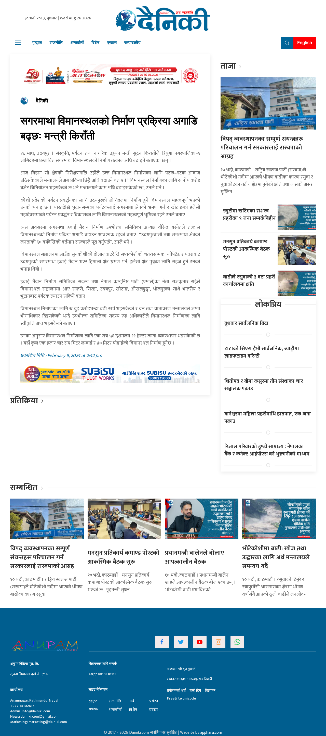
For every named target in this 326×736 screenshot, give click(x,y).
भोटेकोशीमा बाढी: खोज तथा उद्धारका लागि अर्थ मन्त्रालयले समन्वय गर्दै (276, 557)
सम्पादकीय (132, 42)
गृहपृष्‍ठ (93, 701)
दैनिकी (42, 101)
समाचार (93, 709)
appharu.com (211, 732)
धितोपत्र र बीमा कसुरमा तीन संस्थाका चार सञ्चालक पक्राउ (263, 385)
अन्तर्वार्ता (77, 42)
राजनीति (56, 42)
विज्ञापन (210, 690)
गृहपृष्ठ (37, 42)
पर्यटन (153, 701)
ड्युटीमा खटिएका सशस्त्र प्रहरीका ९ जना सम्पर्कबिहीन (249, 215)
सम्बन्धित (24, 487)
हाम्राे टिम (195, 690)
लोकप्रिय (268, 304)
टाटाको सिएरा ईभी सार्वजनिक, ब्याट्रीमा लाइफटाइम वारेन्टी (261, 352)
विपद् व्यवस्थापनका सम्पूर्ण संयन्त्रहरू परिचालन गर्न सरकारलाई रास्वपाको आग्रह (262, 148)
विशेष (95, 42)
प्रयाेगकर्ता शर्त (176, 690)
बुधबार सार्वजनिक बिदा (246, 323)
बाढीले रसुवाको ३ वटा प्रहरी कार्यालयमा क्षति (249, 281)
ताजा (228, 66)
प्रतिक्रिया (24, 401)
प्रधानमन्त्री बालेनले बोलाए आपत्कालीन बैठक (194, 557)
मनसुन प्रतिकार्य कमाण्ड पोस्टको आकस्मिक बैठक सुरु (246, 249)
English (304, 42)
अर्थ (131, 701)
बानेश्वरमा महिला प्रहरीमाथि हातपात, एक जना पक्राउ (267, 418)
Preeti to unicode (181, 698)
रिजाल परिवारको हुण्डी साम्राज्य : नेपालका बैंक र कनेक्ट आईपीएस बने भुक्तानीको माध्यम (266, 450)
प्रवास (112, 42)
